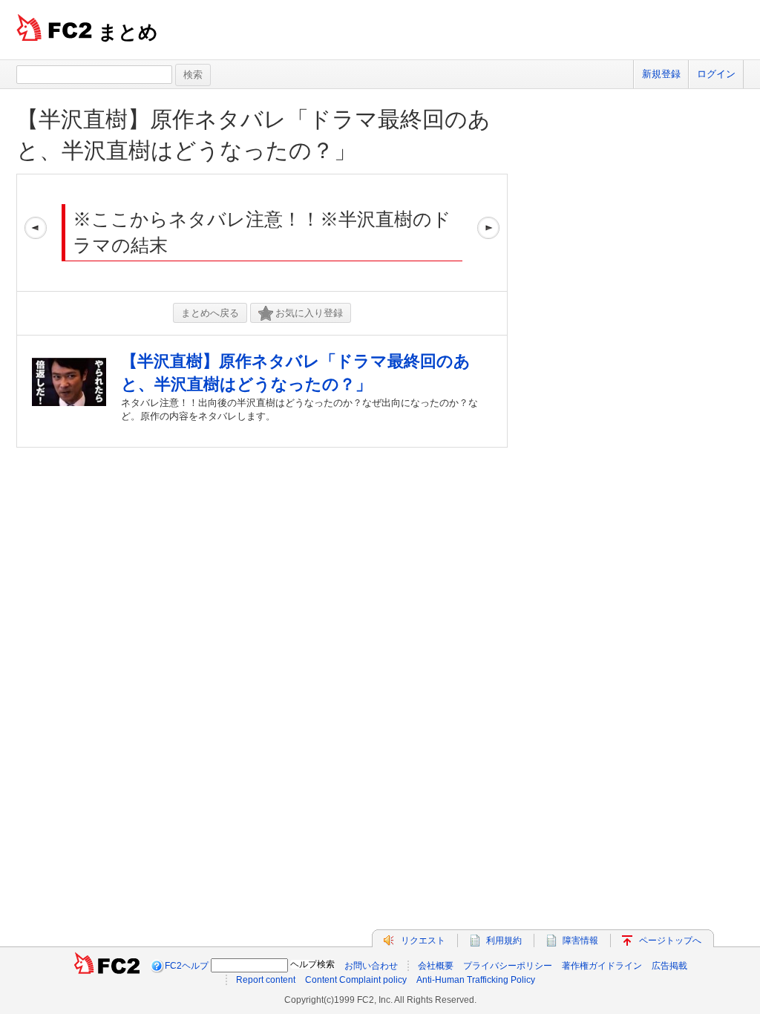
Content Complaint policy (356, 980)
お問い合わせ (371, 966)
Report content (265, 980)
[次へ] (488, 232)
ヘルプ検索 (312, 964)
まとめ (128, 32)
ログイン (716, 73)
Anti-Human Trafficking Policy (475, 980)
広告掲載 (669, 966)
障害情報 (580, 940)
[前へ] (35, 232)
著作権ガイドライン (602, 966)
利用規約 (504, 940)
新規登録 (661, 73)
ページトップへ (670, 940)
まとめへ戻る (210, 312)
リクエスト (423, 940)
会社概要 (435, 966)
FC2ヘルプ (187, 966)
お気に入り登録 (309, 312)
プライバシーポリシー (507, 966)
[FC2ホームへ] (106, 966)
